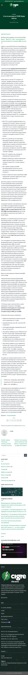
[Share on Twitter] (12, 420)
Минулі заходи (5, 475)
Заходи (3, 469)
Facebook (3, 533)
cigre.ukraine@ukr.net (18, 1)
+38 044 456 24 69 (9, 1)
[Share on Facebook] (10, 420)
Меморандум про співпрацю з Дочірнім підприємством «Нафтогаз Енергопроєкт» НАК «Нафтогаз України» (13, 504)
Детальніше (4, 597)
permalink (23, 425)
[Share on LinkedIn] (20, 420)
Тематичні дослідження (7, 480)
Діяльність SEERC (5, 466)
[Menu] (2, 5)
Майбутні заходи (5, 472)
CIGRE (17, 22)
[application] (14, 550)
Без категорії (4, 463)
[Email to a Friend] (15, 420)
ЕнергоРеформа (11, 415)
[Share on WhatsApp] (7, 420)
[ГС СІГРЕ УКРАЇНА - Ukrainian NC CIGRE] (14, 5)
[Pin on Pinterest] (18, 420)
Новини (14, 14)
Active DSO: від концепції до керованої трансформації (11, 521)
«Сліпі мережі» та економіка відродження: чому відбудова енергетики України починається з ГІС (13, 510)
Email (2, 536)
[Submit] (25, 455)
